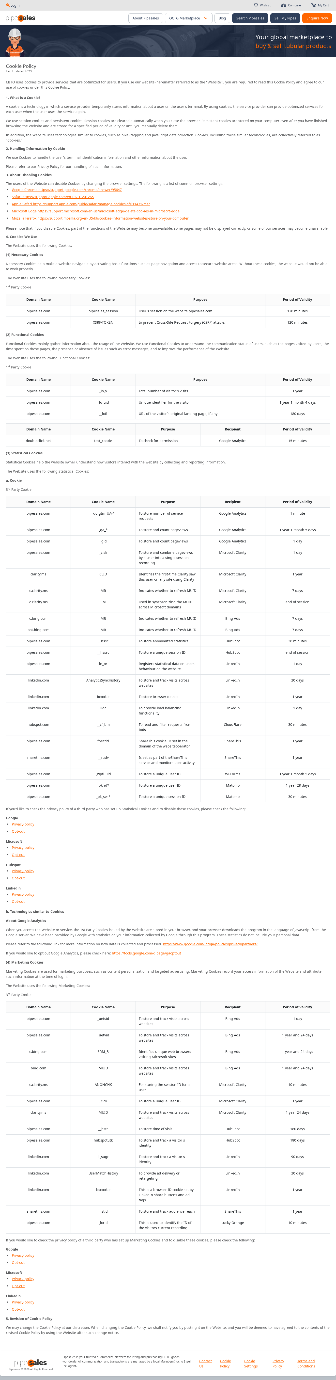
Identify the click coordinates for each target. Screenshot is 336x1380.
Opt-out (18, 831)
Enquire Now (317, 18)
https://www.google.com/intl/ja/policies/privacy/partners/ (210, 944)
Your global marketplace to (294, 37)
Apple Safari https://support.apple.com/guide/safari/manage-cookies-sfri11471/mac (81, 204)
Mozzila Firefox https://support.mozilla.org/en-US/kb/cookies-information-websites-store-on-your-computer (100, 218)
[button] (205, 18)
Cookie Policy (225, 1363)
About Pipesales (146, 18)
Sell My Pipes (285, 18)
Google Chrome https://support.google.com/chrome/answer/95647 (67, 189)
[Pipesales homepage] (31, 1363)
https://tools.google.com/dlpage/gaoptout (146, 953)
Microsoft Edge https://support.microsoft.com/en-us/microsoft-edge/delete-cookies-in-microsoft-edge (96, 211)
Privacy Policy (278, 1363)
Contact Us (205, 1363)
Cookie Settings (251, 1363)
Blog (222, 18)
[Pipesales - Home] (21, 18)
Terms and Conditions (306, 1363)
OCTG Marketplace (184, 18)
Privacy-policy (23, 824)
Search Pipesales (250, 18)
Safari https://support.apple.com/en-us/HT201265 (53, 196)
